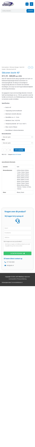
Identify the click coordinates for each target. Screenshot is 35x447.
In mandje (20, 150)
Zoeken (30, 10)
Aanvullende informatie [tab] (8, 162)
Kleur (3, 139)
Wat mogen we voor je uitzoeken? (13, 241)
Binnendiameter (6, 133)
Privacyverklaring (21, 279)
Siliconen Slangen (14, 67)
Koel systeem (5, 67)
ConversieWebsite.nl (16, 282)
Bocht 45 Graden (17, 154)
